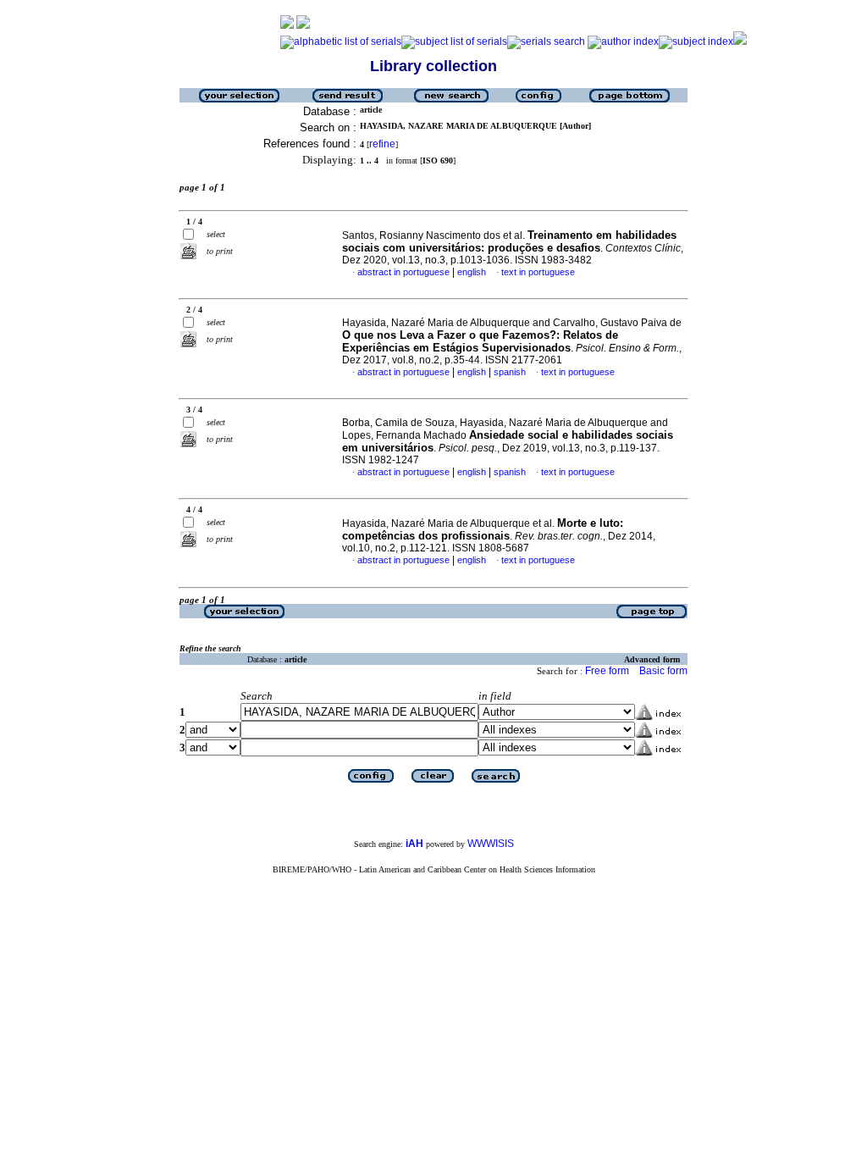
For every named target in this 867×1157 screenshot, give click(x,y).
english (471, 272)
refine (382, 144)
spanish (510, 372)
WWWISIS (490, 844)
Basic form (663, 671)
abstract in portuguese (403, 272)
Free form (607, 671)
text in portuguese (538, 272)
